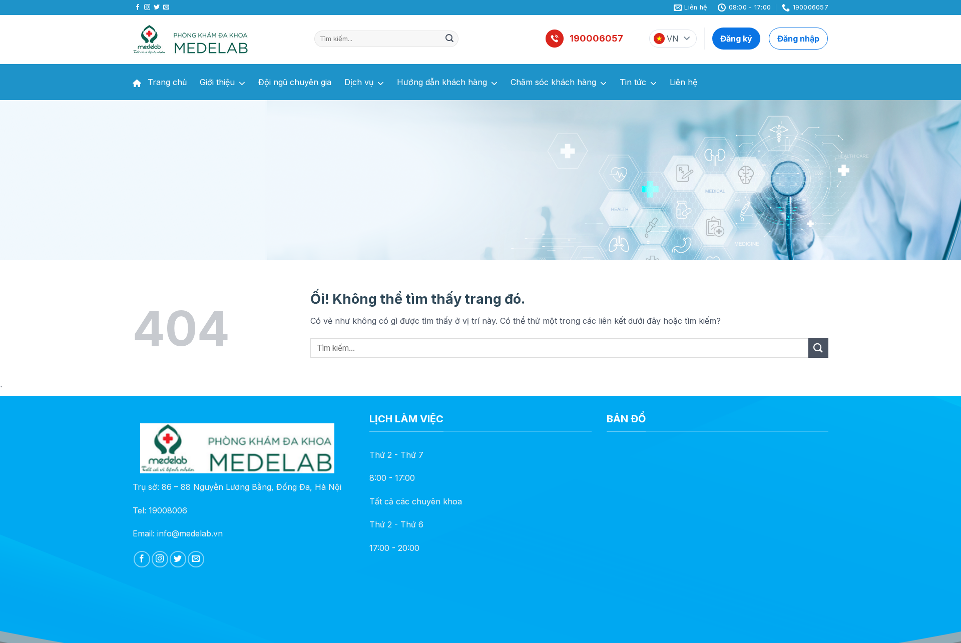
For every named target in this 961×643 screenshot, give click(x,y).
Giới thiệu (217, 82)
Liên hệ (683, 82)
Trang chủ (166, 82)
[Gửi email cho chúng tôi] (166, 7)
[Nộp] (449, 39)
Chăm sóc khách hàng (553, 82)
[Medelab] (216, 40)
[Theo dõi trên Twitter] (157, 7)
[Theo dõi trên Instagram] (147, 7)
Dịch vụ (358, 82)
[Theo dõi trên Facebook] (138, 7)
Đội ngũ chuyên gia (294, 82)
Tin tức (633, 82)
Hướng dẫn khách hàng (442, 82)
